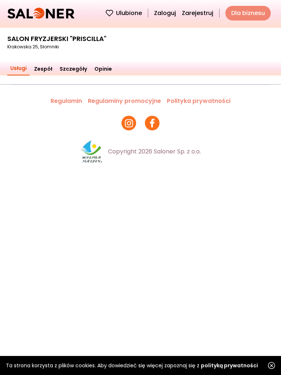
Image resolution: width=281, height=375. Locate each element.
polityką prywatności (229, 365)
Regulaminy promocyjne (124, 101)
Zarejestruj (197, 13)
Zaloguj (165, 13)
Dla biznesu (248, 13)
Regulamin (66, 101)
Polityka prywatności (199, 101)
